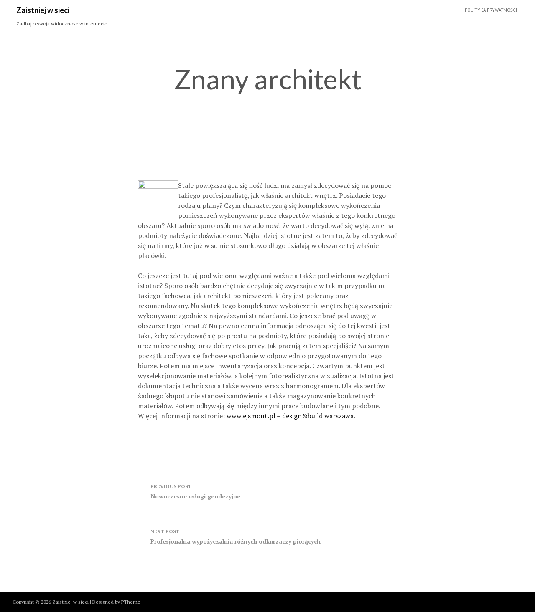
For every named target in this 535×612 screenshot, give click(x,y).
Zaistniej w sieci (42, 10)
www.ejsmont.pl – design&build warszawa (290, 415)
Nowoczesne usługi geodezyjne (195, 491)
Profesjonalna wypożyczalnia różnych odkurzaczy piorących (235, 536)
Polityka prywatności (491, 10)
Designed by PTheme (116, 602)
